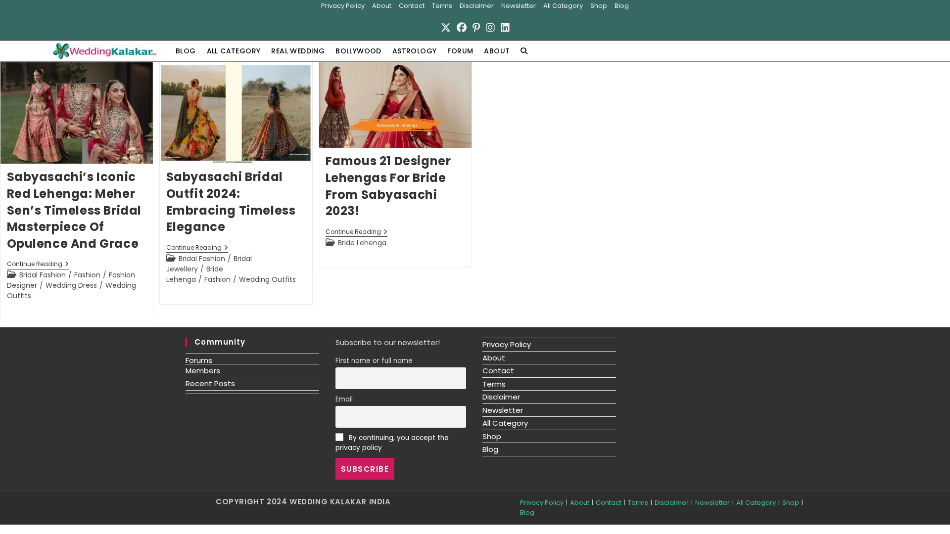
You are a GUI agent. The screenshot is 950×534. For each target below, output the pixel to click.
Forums (199, 360)
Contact (412, 5)
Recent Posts (210, 383)
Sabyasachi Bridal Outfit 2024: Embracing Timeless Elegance (231, 202)
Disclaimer (477, 5)
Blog (622, 5)
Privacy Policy (343, 5)
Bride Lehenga (194, 274)
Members (203, 370)
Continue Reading (38, 265)
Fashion (87, 275)
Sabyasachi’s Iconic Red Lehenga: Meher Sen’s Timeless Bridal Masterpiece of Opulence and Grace (74, 210)
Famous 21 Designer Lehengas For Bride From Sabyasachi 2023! (388, 186)
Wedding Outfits (267, 279)
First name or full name (374, 360)
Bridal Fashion (42, 275)
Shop (598, 5)
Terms (442, 5)
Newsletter (518, 5)
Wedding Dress (71, 285)
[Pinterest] (476, 28)
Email (344, 399)
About (381, 5)
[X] (446, 28)
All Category (563, 5)
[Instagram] (490, 28)
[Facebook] (462, 28)
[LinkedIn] (505, 28)
